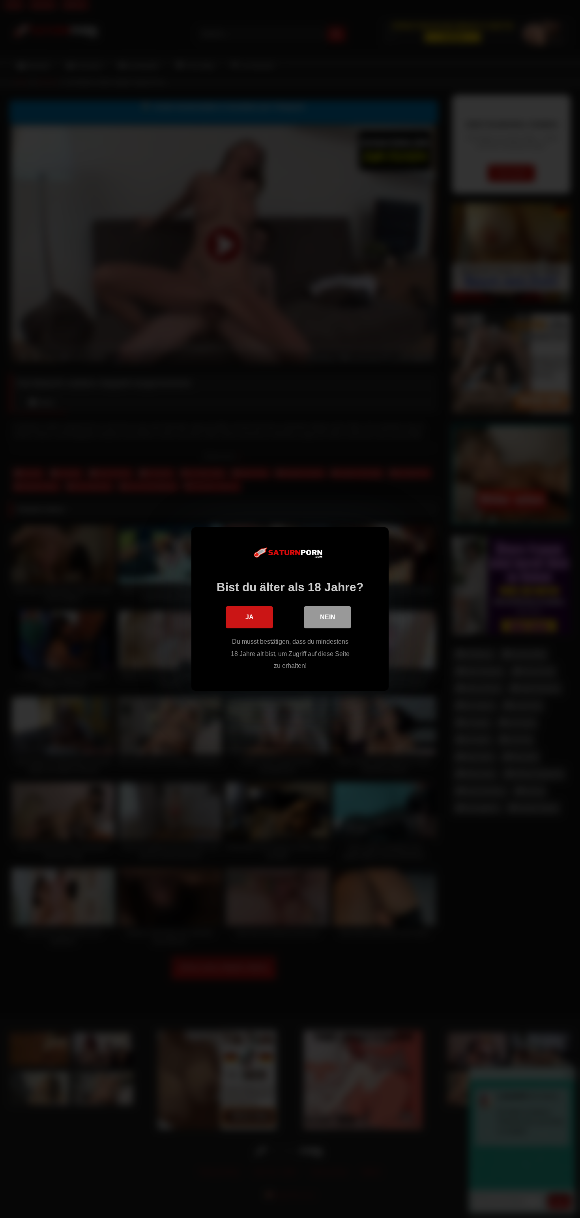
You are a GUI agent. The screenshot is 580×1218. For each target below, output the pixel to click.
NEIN (327, 617)
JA (249, 617)
